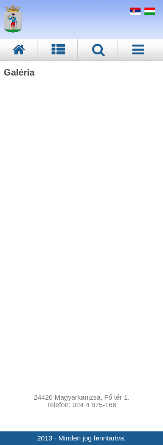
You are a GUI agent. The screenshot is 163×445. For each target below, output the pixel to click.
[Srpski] (134, 12)
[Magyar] (149, 12)
